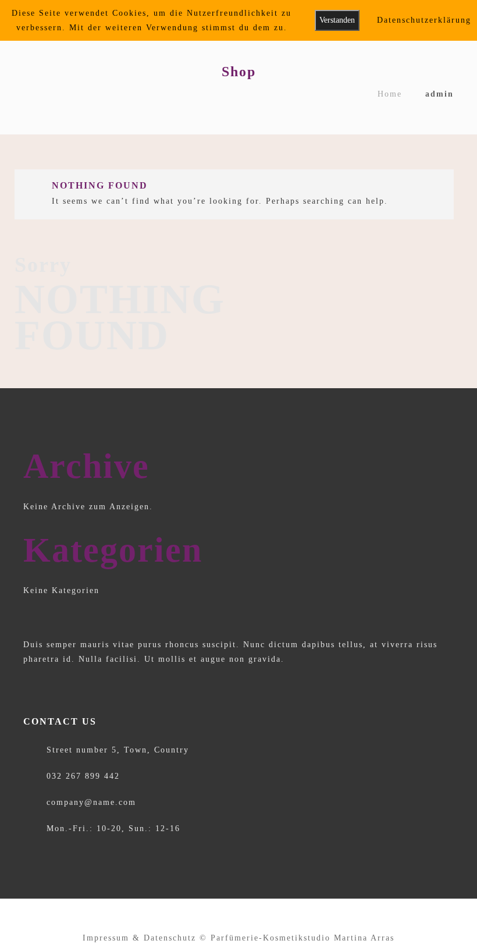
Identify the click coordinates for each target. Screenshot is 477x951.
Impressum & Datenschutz (139, 938)
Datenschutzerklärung (424, 20)
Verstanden (337, 20)
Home (390, 94)
